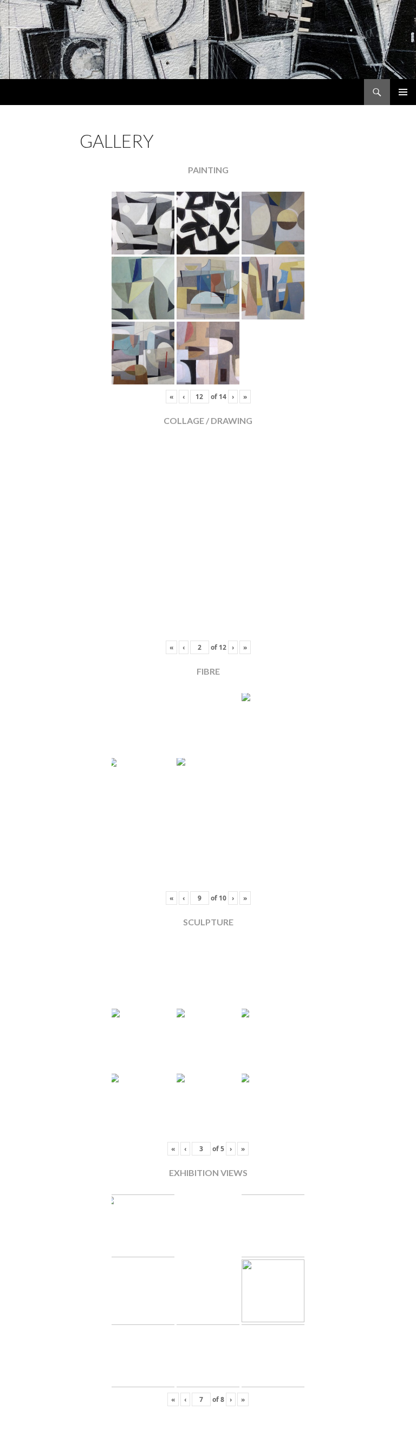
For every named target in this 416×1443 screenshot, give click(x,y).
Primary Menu (403, 92)
